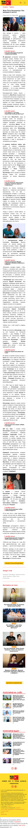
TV (13, 781)
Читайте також (14, 52)
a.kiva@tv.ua (18, 807)
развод (10, 576)
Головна (5, 7)
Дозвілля (23, 781)
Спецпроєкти (14, 783)
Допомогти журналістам (14, 683)
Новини (11, 7)
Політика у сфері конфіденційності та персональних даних (12, 809)
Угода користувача (5, 811)
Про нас (2, 812)
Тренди (17, 781)
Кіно (9, 781)
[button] (21, 2)
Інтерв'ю (14, 603)
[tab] (12, 768)
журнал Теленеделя (9, 574)
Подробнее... (18, 821)
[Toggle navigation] (25, 2)
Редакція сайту (4, 814)
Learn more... (22, 825)
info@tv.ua (9, 806)
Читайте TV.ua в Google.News (14, 563)
